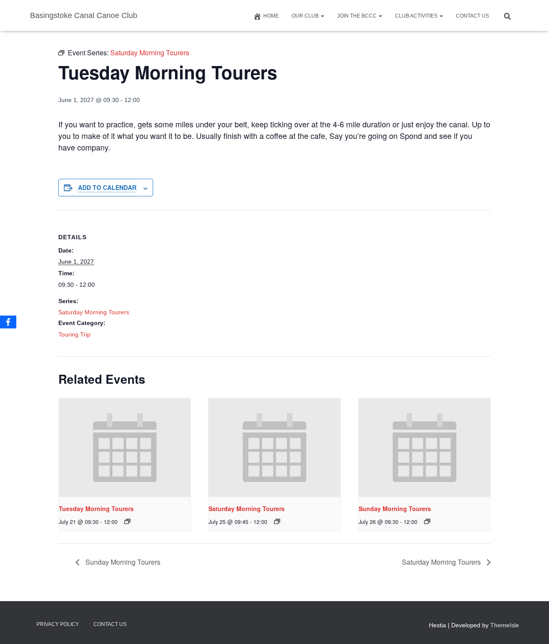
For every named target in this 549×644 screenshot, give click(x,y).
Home (271, 16)
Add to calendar (107, 187)
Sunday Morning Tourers (395, 508)
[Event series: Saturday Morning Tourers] (127, 521)
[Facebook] (8, 322)
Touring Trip (74, 334)
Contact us (472, 16)
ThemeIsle (504, 625)
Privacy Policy (57, 624)
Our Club (306, 16)
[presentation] (124, 447)
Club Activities (417, 16)
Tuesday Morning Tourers (96, 508)
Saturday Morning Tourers (93, 312)
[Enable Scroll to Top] (532, 627)
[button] (322, 16)
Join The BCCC (357, 16)
